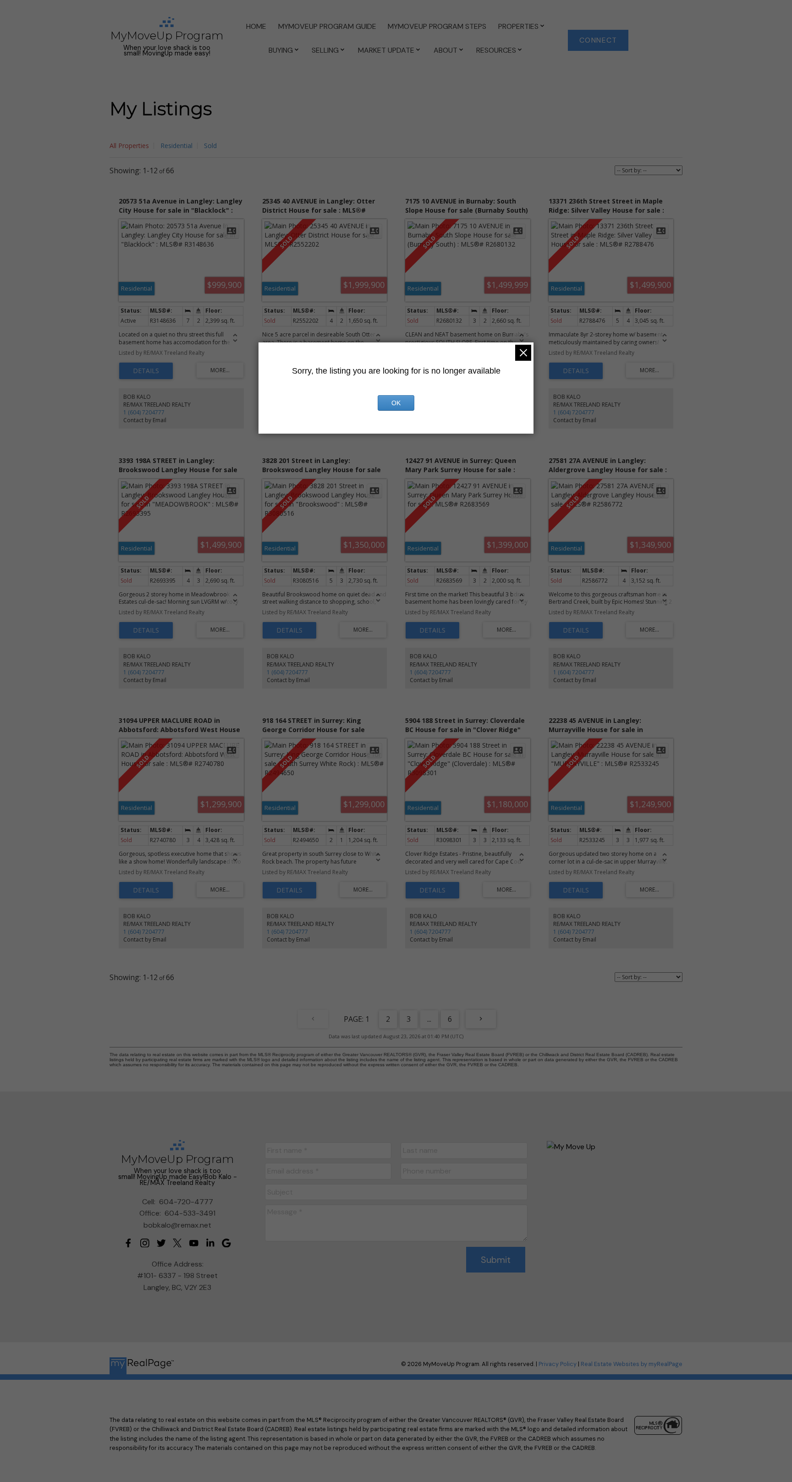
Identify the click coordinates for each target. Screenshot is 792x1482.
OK (396, 403)
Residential (176, 145)
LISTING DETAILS (146, 371)
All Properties (129, 145)
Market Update (386, 50)
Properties (518, 26)
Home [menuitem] (256, 26)
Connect (598, 40)
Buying (281, 50)
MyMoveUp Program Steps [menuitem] (437, 26)
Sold (210, 145)
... (429, 1019)
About (445, 50)
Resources (496, 50)
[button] (598, 40)
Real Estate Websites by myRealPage (631, 1364)
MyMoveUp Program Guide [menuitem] (327, 26)
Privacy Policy (558, 1364)
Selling (325, 50)
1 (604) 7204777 (144, 412)
